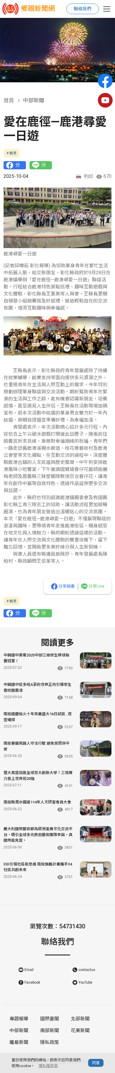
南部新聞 (49, 1030)
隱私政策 (49, 1042)
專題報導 (18, 1019)
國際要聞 (49, 1019)
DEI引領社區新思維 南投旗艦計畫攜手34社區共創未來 (38, 867)
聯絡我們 (82, 8)
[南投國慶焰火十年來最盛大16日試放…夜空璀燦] (95, 719)
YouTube (85, 982)
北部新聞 (80, 1019)
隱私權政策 (48, 1066)
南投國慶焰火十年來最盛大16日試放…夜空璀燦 (38, 717)
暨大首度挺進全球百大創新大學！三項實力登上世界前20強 (38, 776)
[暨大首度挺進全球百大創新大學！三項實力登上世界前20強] (95, 778)
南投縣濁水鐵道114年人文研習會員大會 (37, 802)
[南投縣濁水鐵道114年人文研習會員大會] (95, 807)
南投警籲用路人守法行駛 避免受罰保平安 (37, 746)
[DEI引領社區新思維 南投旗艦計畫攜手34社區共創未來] (95, 869)
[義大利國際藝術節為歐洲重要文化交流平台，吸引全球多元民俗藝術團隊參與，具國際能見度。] (95, 834)
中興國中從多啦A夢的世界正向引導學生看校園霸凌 (37, 687)
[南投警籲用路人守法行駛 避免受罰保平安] (95, 749)
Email (29, 970)
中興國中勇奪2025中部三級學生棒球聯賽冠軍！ (36, 658)
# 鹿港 (11, 153)
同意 (96, 1063)
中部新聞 (18, 1030)
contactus (86, 970)
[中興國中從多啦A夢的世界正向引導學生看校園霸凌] (95, 690)
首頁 (9, 100)
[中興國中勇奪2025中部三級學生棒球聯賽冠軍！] (95, 660)
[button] (53, 76)
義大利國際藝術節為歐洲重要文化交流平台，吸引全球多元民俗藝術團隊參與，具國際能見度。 (38, 835)
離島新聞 (18, 1042)
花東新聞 (80, 1030)
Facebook (32, 982)
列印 (88, 176)
